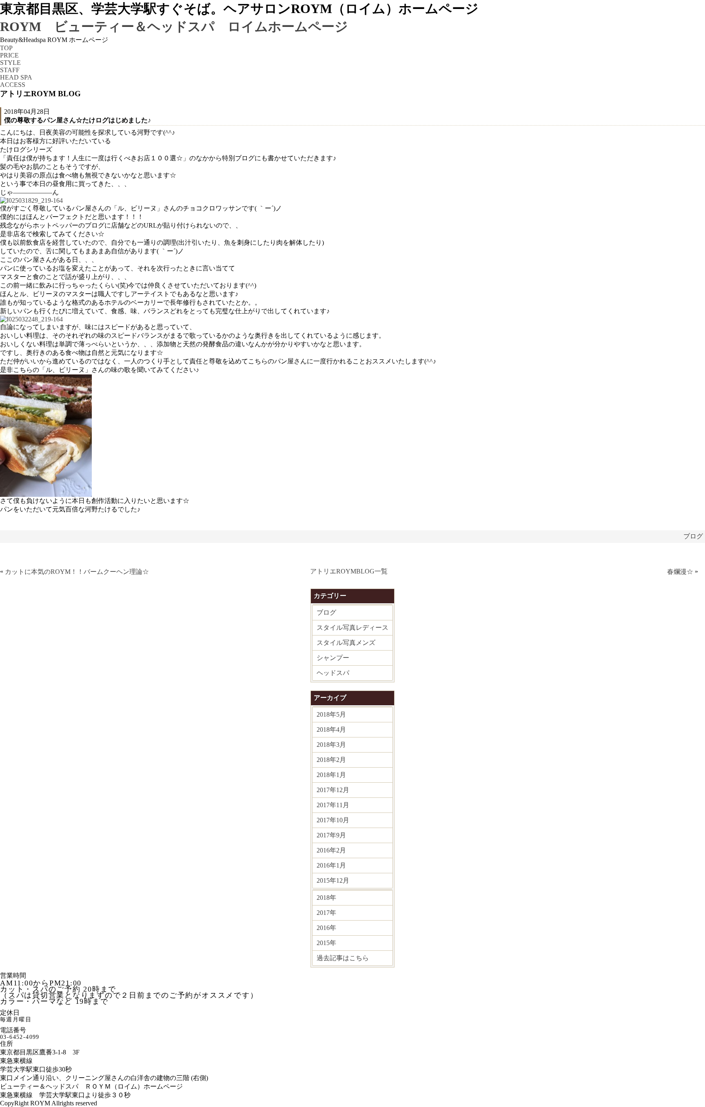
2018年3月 (331, 744)
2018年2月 (331, 759)
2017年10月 (333, 820)
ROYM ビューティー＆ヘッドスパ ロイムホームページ (174, 26)
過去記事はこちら (343, 957)
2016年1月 (331, 865)
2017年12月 (333, 789)
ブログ (693, 536)
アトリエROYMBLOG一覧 (349, 571)
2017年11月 (333, 804)
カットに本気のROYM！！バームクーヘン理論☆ (77, 571)
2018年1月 (331, 774)
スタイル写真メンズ (346, 642)
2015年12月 (333, 880)
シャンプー (333, 657)
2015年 (326, 942)
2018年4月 (331, 729)
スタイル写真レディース (352, 627)
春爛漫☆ (680, 571)
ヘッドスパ (333, 672)
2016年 (326, 927)
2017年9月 (331, 835)
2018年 (326, 897)
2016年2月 (331, 850)
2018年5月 (331, 714)
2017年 (326, 912)
